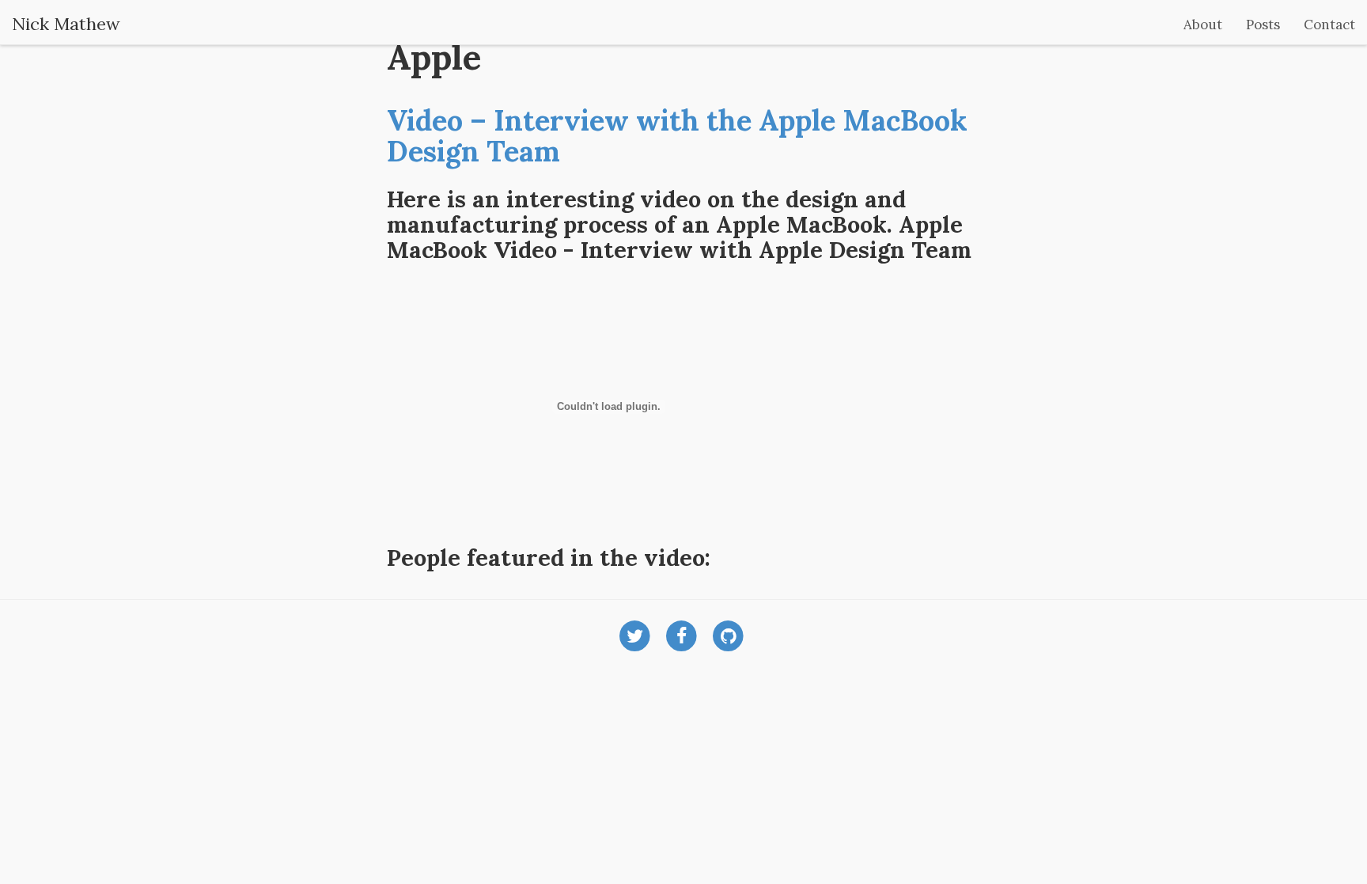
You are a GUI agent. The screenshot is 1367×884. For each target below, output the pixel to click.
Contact (1329, 24)
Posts (1263, 24)
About (1202, 24)
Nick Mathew (66, 24)
